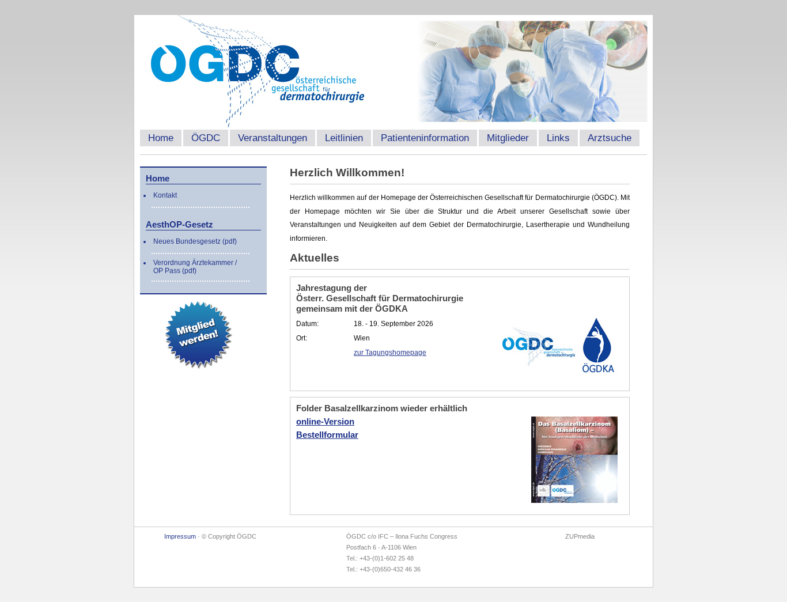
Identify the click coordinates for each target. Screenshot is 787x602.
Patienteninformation (425, 137)
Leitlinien (344, 137)
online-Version (325, 421)
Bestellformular (327, 435)
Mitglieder (508, 137)
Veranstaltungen (272, 137)
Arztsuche (609, 137)
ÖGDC (205, 137)
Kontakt (165, 195)
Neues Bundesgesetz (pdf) (195, 241)
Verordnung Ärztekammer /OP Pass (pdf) (195, 267)
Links (558, 137)
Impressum (180, 536)
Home (160, 137)
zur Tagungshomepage (390, 353)
